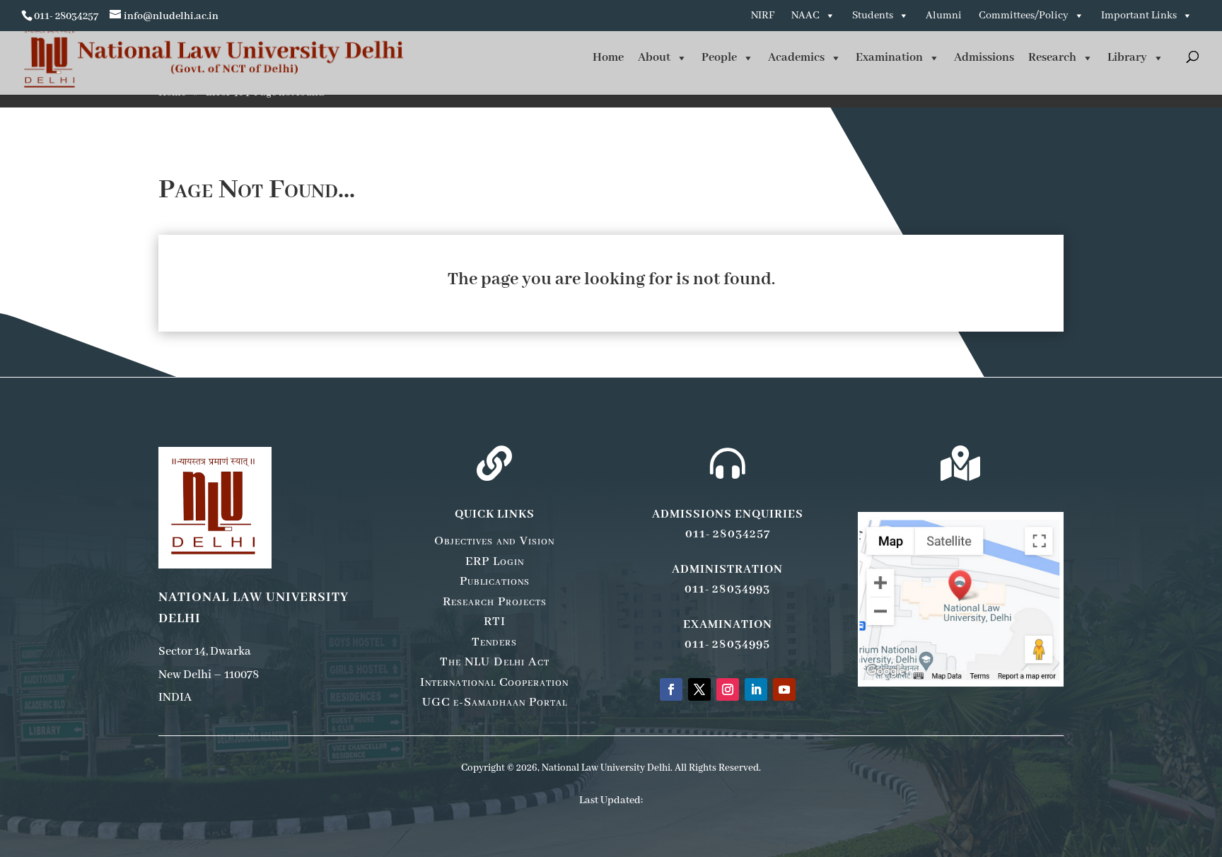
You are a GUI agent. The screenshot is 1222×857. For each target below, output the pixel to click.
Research (1052, 57)
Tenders (494, 642)
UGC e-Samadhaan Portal (494, 702)
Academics (796, 57)
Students (872, 15)
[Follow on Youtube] (784, 689)
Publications (495, 581)
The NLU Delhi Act (494, 662)
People (719, 57)
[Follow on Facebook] (671, 689)
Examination (889, 57)
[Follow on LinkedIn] (756, 689)
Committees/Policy (1024, 15)
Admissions (984, 57)
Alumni (944, 15)
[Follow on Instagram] (727, 689)
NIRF (762, 15)
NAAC (805, 15)
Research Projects (495, 602)
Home (608, 57)
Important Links (1139, 15)
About (654, 57)
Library (1127, 57)
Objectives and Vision (494, 541)
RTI (495, 621)
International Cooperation (494, 682)
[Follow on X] (699, 689)
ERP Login (494, 561)
